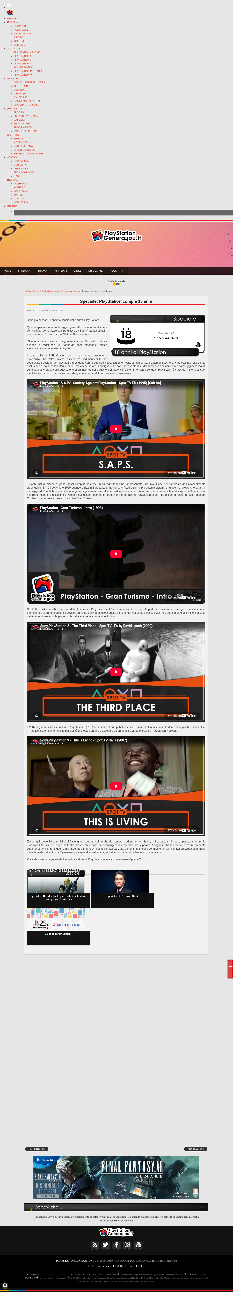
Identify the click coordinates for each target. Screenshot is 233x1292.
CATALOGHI (20, 119)
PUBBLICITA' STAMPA (26, 116)
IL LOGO (18, 37)
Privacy (42, 270)
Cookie (140, 1266)
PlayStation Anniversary (62, 291)
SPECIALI (19, 138)
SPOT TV (19, 112)
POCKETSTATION (23, 67)
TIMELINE (19, 41)
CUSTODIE (20, 89)
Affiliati (61, 270)
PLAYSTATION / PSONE (27, 52)
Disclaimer (96, 270)
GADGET (19, 176)
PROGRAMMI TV (23, 127)
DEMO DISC (20, 93)
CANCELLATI (21, 97)
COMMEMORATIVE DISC (27, 101)
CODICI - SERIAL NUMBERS (29, 82)
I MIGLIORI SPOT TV (25, 131)
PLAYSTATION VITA (24, 74)
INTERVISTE (21, 142)
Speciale (77, 291)
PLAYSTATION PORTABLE (28, 71)
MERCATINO (21, 202)
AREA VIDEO (21, 168)
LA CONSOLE (21, 29)
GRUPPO (19, 198)
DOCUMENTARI (22, 161)
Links (78, 270)
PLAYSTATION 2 (23, 56)
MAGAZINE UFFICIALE (26, 104)
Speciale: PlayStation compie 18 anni (116, 301)
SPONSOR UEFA (23, 123)
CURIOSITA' (20, 164)
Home (7, 270)
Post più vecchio (196, 1149)
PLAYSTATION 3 (23, 59)
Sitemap (24, 270)
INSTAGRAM (21, 191)
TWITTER (19, 194)
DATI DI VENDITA (23, 146)
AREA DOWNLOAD (24, 172)
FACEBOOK (20, 183)
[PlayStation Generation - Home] (10, 14)
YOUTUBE (19, 187)
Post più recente (37, 1149)
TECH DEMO (21, 86)
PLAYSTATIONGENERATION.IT (76, 1260)
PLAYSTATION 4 (23, 63)
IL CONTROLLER (23, 33)
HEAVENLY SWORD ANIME (28, 153)
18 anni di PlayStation (42, 291)
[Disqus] (116, 1002)
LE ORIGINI (20, 26)
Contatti (118, 270)
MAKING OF (20, 44)
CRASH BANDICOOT (25, 149)
